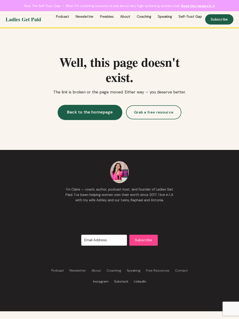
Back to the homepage (90, 112)
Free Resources (157, 271)
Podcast (62, 16)
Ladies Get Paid (23, 19)
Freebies (107, 16)
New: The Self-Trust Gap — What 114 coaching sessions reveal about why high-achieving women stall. (119, 6)
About (125, 16)
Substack (121, 282)
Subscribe (219, 19)
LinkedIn (140, 282)
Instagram (101, 282)
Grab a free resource (153, 112)
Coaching (144, 16)
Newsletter (85, 16)
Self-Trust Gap (190, 16)
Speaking (165, 16)
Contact (181, 271)
